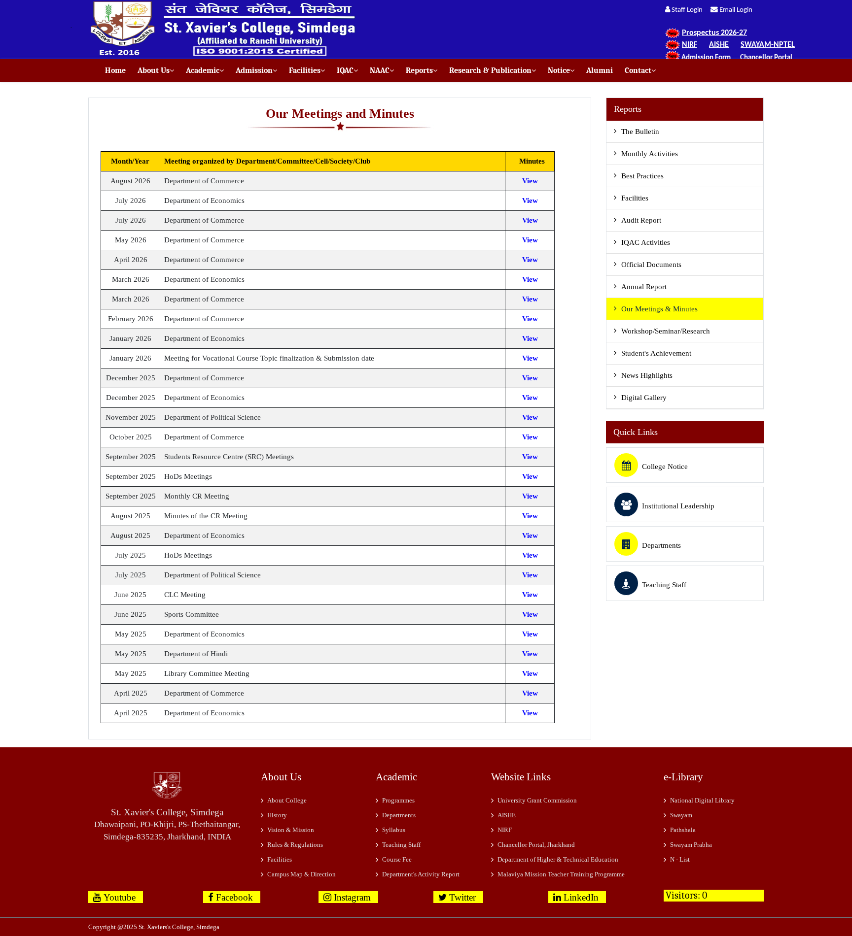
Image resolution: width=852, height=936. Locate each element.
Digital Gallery (644, 397)
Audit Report (641, 220)
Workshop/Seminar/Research (665, 331)
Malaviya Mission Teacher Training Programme (561, 874)
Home (115, 70)
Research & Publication (487, 70)
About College (287, 800)
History (277, 815)
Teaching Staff (664, 585)
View (530, 181)
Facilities (301, 70)
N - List (680, 859)
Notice (556, 70)
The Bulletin (640, 131)
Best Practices (642, 176)
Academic (199, 70)
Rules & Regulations (295, 844)
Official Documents (651, 264)
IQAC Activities (645, 242)
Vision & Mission (290, 830)
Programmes (398, 800)
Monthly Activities (649, 154)
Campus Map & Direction (301, 874)
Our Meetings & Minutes (659, 309)
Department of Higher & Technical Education (557, 859)
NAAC (377, 70)
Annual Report (644, 287)
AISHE (506, 815)
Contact (635, 70)
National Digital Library (702, 800)
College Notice (665, 466)
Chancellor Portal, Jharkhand (536, 844)
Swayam (681, 815)
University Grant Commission (537, 800)
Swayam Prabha (691, 844)
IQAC (342, 70)
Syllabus (393, 830)
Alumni (596, 70)
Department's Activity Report (421, 874)
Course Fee (397, 859)
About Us (151, 70)
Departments (661, 545)
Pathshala (683, 830)
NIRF (504, 830)
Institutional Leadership (678, 506)
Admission (251, 70)
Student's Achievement (656, 353)
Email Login (735, 10)
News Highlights (647, 375)
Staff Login (689, 10)
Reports (416, 70)
